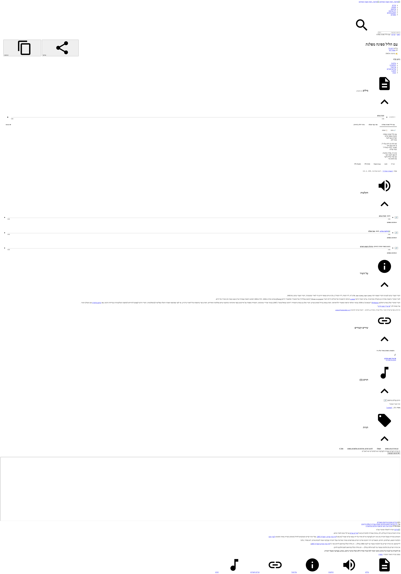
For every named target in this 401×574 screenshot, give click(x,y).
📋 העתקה (384, 130)
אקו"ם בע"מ (354, 533)
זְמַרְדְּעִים (364, 524)
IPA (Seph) (357, 164)
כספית (381, 554)
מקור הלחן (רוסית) (359, 124)
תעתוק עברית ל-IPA (373, 524)
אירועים (393, 9)
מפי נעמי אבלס (373, 124)
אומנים (394, 7)
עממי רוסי (392, 50)
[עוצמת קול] (386, 117)
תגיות (394, 73)
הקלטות (393, 65)
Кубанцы (375, 303)
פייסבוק (379, 526)
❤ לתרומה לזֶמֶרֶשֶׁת (393, 453)
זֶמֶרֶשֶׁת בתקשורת (371, 526)
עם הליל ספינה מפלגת (388, 124)
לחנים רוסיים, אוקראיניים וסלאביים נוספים (360, 448)
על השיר (393, 67)
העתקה (6, 55)
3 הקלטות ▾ (392, 117)
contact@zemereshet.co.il (342, 310)
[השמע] (4, 217)
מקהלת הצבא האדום (366, 246)
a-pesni (352, 299)
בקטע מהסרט (96, 303)
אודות (390, 526)
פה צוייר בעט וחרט (384, 306)
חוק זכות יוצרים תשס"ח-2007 (320, 544)
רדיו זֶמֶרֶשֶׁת (392, 11)
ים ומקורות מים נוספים (391, 448)
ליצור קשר (272, 537)
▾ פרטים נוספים (392, 222)
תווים (393, 71)
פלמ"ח (341, 448)
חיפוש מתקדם (391, 13)
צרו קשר (385, 526)
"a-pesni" (389, 408)
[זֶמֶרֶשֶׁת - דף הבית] (397, 529)
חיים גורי (391, 48)
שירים (394, 5)
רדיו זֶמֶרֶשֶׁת (394, 524)
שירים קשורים (391, 69)
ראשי (398, 34)
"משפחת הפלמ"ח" (387, 171)
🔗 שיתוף (393, 130)
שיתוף (44, 55)
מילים (393, 63)
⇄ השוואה (8, 124)
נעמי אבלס (371, 231)
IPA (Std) (367, 164)
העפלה (379, 448)
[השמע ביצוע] (8, 117)
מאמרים (393, 15)
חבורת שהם (380, 115)
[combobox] (390, 32)
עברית (393, 164)
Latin (385, 164)
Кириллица (377, 164)
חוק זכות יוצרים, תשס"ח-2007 (326, 537)
